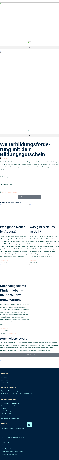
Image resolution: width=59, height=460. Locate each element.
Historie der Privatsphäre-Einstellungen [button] (13, 451)
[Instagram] (29, 424)
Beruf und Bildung (6, 413)
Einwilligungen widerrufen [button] (9, 454)
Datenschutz (6, 445)
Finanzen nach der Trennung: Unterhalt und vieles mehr (17, 393)
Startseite (4, 377)
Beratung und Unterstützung (9, 406)
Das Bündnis (4, 380)
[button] (29, 47)
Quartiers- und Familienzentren (10, 403)
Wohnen (3, 416)
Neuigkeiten (4, 382)
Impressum (5, 442)
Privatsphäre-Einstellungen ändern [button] (12, 449)
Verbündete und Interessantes (10, 418)
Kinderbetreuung (6, 411)
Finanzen (3, 408)
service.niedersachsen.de (9, 192)
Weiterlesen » (4, 260)
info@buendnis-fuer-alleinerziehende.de (12, 428)
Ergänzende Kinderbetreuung (9, 391)
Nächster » (14, 333)
